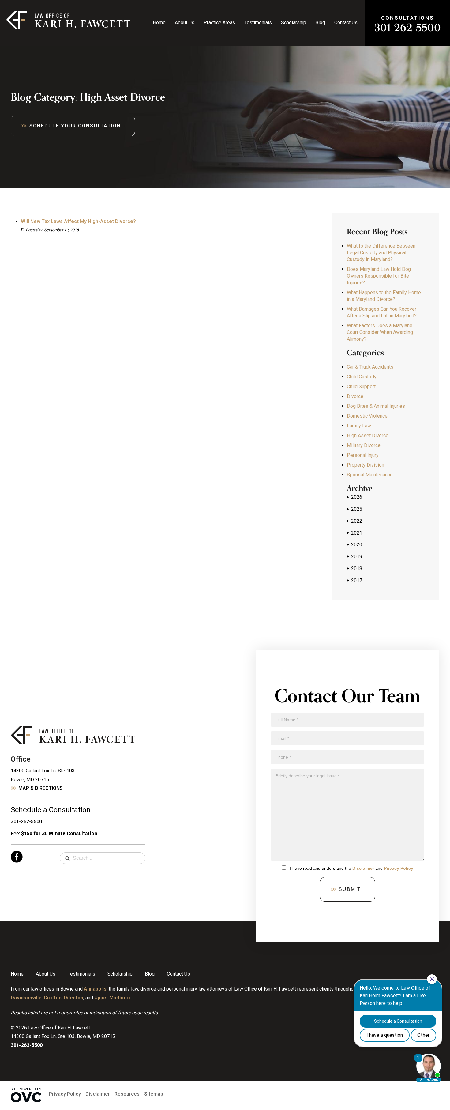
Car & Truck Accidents (370, 367)
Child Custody (362, 377)
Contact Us (346, 22)
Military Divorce (364, 445)
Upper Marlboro (112, 998)
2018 (354, 568)
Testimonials (258, 22)
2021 (354, 533)
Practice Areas (219, 22)
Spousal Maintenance (370, 475)
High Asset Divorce (367, 435)
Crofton (53, 998)
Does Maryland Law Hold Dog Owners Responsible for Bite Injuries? (379, 276)
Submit (350, 889)
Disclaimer (363, 868)
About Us (184, 22)
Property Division (365, 465)
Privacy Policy (398, 868)
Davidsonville (26, 998)
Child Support (361, 386)
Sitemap (153, 1094)
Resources (127, 1094)
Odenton (73, 998)
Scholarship (293, 22)
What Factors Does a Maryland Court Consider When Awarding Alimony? (380, 332)
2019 (354, 556)
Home (159, 22)
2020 (354, 544)
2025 (354, 509)
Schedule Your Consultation (75, 126)
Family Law (359, 426)
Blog (320, 22)
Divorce (355, 396)
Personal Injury (363, 455)
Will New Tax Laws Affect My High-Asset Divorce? (78, 221)
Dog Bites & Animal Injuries (376, 406)
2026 (354, 497)
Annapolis (95, 989)
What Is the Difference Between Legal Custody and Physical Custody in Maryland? (381, 252)
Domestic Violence (367, 416)
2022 (354, 521)
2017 (354, 580)
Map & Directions (40, 788)
